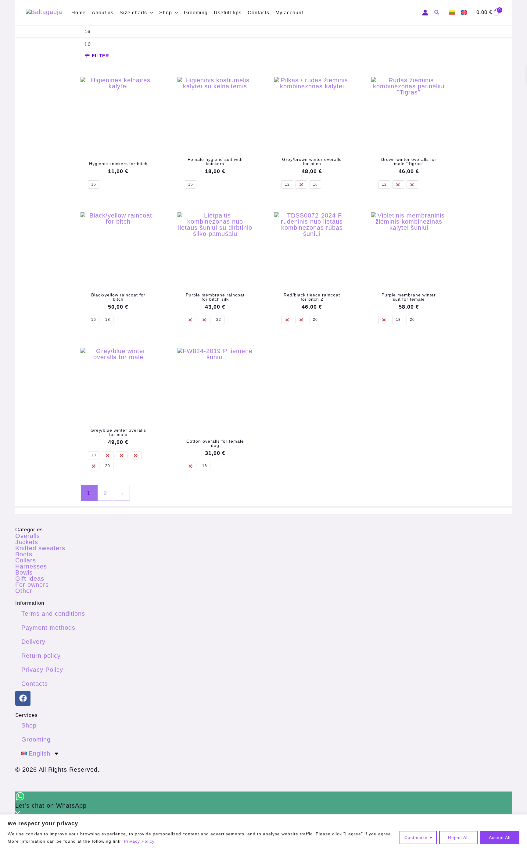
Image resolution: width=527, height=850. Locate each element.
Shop (29, 725)
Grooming (36, 739)
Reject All (458, 837)
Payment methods (48, 627)
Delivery (33, 641)
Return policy (41, 655)
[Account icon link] (425, 12)
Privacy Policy (139, 841)
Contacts (34, 683)
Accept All (500, 837)
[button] (150, 12)
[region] (263, 832)
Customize (416, 837)
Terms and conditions (53, 613)
